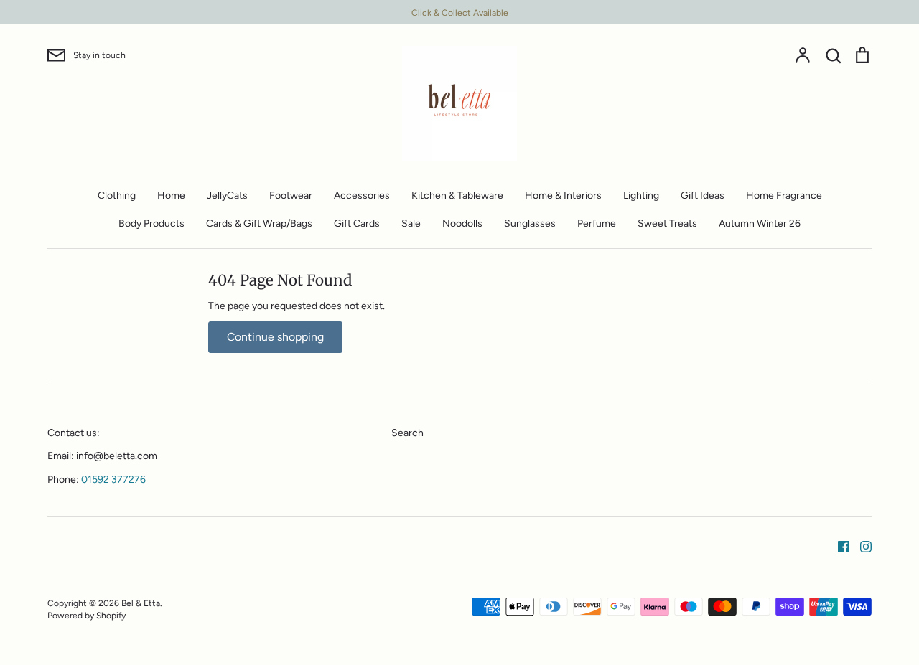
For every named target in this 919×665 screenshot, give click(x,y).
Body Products (151, 223)
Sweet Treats (667, 223)
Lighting (641, 195)
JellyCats (227, 195)
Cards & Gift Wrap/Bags (259, 223)
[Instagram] (860, 545)
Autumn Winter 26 (760, 223)
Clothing (117, 195)
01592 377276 (113, 479)
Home (171, 195)
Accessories (362, 195)
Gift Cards (357, 223)
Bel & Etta (140, 603)
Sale (411, 223)
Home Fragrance (784, 195)
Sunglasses (530, 223)
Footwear (290, 195)
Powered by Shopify (86, 615)
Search (407, 433)
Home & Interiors (563, 195)
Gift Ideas (702, 195)
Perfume (596, 223)
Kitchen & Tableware (457, 195)
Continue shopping (275, 337)
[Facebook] (838, 545)
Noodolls (462, 223)
